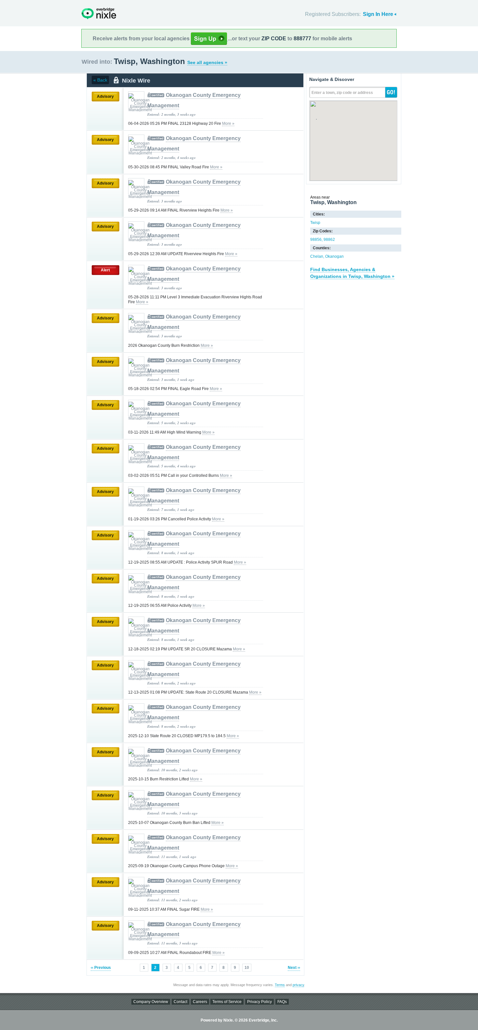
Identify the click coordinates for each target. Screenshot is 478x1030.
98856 (316, 239)
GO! (391, 92)
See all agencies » (207, 62)
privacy (298, 985)
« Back (100, 80)
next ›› (294, 967)
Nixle (99, 13)
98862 (329, 239)
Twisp (315, 222)
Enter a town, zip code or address (342, 92)
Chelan (316, 256)
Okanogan (334, 256)
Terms (280, 985)
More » (228, 123)
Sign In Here (378, 14)
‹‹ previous (101, 967)
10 (247, 967)
